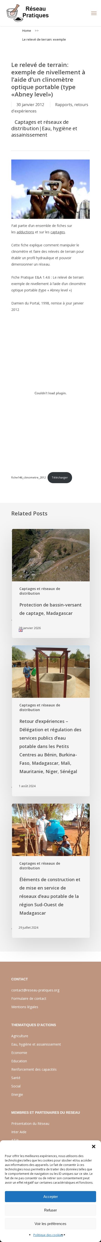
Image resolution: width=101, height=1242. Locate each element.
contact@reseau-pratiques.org (35, 990)
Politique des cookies (48, 1235)
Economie (19, 1052)
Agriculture (19, 1036)
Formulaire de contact (28, 998)
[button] (93, 1146)
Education (19, 1061)
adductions (25, 232)
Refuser (50, 1210)
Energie (17, 1094)
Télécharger (60, 477)
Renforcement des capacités (34, 1069)
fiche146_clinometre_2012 (28, 477)
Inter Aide (18, 1132)
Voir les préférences (50, 1224)
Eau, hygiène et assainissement (44, 131)
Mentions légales (24, 1006)
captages (57, 232)
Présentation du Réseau (30, 1123)
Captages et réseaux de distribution (40, 125)
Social (16, 1086)
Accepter (50, 1196)
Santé (15, 1077)
